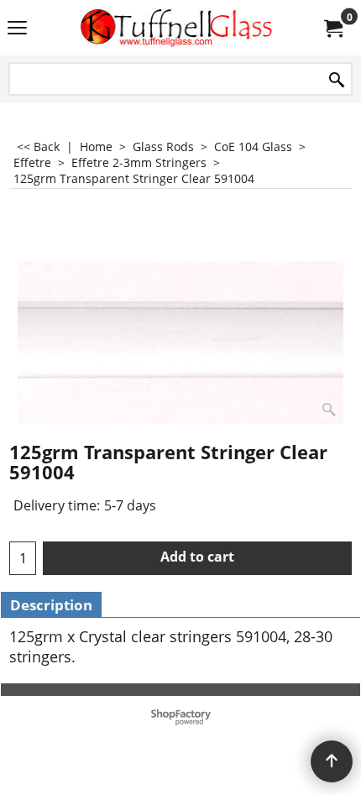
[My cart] (332, 28)
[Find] (336, 80)
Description (51, 605)
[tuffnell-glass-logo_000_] (177, 28)
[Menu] (17, 29)
